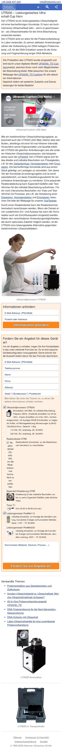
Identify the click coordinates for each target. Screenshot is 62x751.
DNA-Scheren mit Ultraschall (22, 617)
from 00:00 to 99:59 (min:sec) (28, 508)
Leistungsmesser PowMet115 (21, 513)
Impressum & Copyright (37, 737)
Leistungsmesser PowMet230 (21, 527)
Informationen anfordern (31, 325)
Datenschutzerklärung (25, 741)
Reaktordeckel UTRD (17, 438)
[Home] (8, 7)
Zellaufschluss (21, 163)
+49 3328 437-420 (11, 1)
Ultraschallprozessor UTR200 (21, 407)
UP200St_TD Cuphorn (30, 74)
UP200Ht (23, 157)
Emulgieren (43, 197)
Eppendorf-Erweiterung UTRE (21, 491)
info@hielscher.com (50, 1)
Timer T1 (11, 505)
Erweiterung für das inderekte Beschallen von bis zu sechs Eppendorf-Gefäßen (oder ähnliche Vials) (36, 497)
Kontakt (44, 741)
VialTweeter (50, 200)
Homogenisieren (39, 163)
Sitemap (17, 737)
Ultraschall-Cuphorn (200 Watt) (31, 129)
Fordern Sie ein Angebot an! (31, 566)
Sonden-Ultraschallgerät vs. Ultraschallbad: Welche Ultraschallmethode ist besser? (33, 595)
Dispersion (7, 197)
